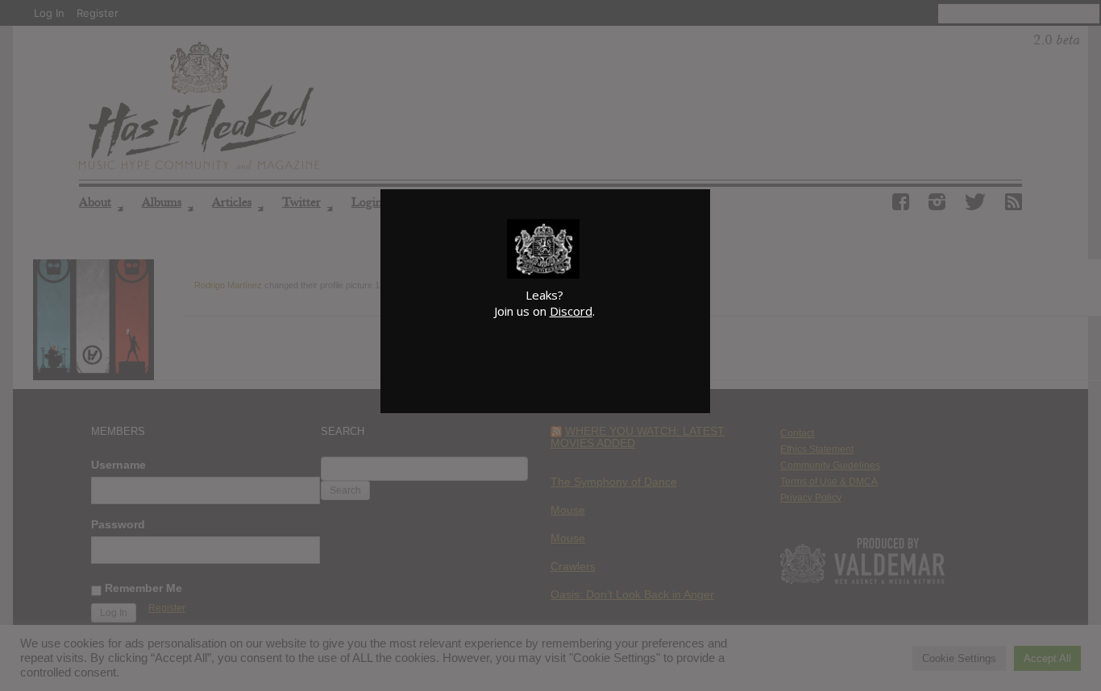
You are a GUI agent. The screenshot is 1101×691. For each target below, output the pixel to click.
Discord (571, 311)
